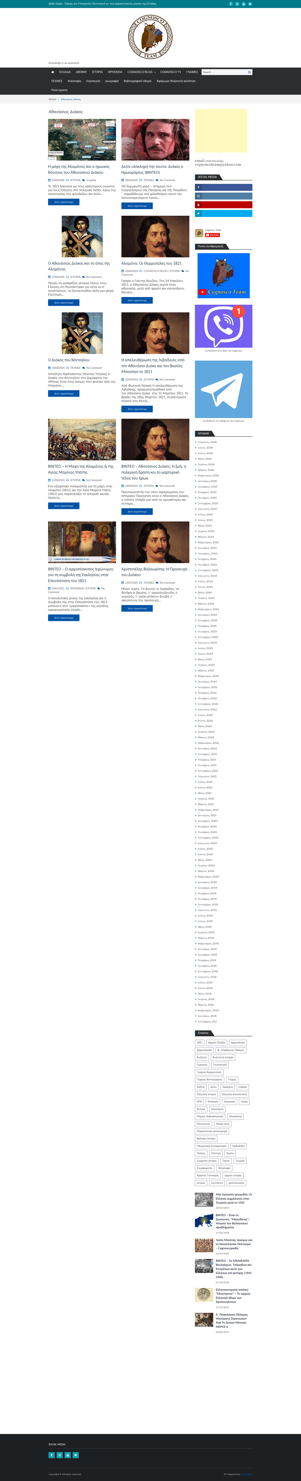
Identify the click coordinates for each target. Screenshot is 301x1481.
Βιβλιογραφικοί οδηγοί (137, 81)
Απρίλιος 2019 (206, 932)
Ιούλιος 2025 (205, 514)
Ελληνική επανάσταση (234, 1094)
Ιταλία (244, 1101)
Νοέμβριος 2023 (207, 626)
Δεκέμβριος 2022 (207, 687)
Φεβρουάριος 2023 (208, 676)
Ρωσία (230, 1153)
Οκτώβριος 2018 (207, 965)
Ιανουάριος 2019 (207, 949)
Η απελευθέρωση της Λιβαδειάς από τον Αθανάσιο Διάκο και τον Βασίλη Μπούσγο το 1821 (152, 366)
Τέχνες (226, 1161)
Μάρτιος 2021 (206, 804)
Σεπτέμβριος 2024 (208, 570)
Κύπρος (201, 1109)
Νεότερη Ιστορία (206, 1138)
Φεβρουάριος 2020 (208, 876)
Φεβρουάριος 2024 (208, 609)
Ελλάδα (243, 1087)
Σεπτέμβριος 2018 (208, 971)
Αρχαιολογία (238, 1042)
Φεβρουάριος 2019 (208, 943)
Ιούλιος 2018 (205, 982)
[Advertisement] (221, 131)
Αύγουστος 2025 (207, 508)
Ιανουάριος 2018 (207, 1016)
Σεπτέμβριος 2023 (208, 637)
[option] (117, 4)
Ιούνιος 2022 (205, 720)
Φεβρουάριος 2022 (208, 743)
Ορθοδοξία (238, 1146)
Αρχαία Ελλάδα (216, 1042)
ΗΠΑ (199, 1101)
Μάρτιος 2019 (206, 938)
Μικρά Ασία (222, 1124)
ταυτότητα (217, 1183)
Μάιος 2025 (205, 525)
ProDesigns (246, 1474)
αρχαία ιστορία (233, 1175)
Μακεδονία (235, 1116)
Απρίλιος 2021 (206, 798)
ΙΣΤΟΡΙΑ (97, 72)
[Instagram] (237, 4)
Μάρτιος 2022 (206, 737)
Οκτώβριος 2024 (207, 564)
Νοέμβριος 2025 (207, 492)
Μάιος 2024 (205, 592)
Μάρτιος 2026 (206, 469)
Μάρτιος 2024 (206, 603)
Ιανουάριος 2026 (207, 481)
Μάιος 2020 (205, 860)
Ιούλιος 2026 (205, 447)
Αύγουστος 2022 (207, 709)
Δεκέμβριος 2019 (207, 887)
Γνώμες (232, 1079)
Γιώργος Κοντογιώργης (209, 1079)
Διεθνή (201, 1087)
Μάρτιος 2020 (206, 871)
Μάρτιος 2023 (206, 670)
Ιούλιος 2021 (205, 782)
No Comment (167, 180)
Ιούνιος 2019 (205, 921)
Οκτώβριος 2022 (207, 698)
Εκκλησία (227, 1087)
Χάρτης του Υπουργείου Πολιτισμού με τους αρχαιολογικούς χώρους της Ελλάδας (110, 3)
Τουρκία (240, 1161)
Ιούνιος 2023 (205, 653)
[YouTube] (243, 4)
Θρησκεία (229, 1101)
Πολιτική (216, 1153)
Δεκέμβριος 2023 (207, 620)
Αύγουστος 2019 (207, 910)
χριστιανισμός (236, 1183)
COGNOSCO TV (170, 72)
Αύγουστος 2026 (207, 442)
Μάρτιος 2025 (206, 536)
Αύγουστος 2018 (207, 977)
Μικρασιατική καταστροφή (212, 1131)
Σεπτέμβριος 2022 (208, 704)
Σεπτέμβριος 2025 (208, 503)
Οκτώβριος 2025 (207, 497)
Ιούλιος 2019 (205, 915)
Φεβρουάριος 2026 (208, 475)
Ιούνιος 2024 (205, 586)
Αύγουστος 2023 (207, 642)
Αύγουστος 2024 (207, 575)
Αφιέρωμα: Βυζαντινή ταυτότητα (176, 81)
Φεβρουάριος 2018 (208, 1010)
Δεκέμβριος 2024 (207, 553)
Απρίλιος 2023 (206, 665)
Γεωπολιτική (220, 1064)
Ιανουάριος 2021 (207, 815)
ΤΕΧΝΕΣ (57, 81)
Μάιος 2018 (204, 993)
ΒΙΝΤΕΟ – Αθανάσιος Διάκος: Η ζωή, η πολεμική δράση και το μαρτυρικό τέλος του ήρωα (153, 472)
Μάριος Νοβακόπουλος (210, 1116)
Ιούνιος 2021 (205, 787)
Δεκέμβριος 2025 (207, 486)
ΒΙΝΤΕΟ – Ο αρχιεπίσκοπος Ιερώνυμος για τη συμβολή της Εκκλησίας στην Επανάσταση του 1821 (80, 575)
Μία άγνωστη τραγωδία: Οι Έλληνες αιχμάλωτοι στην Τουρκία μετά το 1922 (234, 1199)
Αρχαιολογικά (204, 1050)
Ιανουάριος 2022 (207, 748)
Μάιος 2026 (205, 458)
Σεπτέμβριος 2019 (208, 904)
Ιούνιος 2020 (205, 854)
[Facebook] (231, 4)
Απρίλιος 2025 (206, 531)
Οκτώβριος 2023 (207, 631)
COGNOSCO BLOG (140, 72)
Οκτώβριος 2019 (207, 899)
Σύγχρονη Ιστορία (207, 1161)
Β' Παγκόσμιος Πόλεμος (231, 1050)
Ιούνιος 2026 (205, 453)
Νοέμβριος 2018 (207, 960)
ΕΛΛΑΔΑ (65, 72)
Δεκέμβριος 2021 (207, 754)
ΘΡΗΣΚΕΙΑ (115, 72)
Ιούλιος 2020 (205, 848)
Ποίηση (201, 1153)
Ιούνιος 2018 (205, 988)
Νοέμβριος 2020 (207, 826)
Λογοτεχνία (93, 81)
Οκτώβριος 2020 (207, 832)
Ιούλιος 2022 (205, 715)
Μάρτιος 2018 (206, 1004)
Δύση (213, 1087)
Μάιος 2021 (204, 793)
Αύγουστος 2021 (207, 776)
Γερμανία (202, 1064)
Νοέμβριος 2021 (207, 759)
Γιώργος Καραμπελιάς (209, 1072)
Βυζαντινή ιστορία (223, 1057)
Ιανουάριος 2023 (207, 681)
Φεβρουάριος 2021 (208, 809)
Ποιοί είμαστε (59, 90)
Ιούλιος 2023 (205, 648)
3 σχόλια (91, 180)
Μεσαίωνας (203, 1124)
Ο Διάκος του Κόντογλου (69, 360)
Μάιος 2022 (205, 726)
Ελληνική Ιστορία (206, 1094)
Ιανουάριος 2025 (207, 547)
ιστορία (201, 1183)
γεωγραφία (112, 81)
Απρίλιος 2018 (206, 999)
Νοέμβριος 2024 (207, 559)
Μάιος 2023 (205, 659)
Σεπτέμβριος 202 (207, 1021)
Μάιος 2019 (205, 926)
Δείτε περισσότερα (63, 202)
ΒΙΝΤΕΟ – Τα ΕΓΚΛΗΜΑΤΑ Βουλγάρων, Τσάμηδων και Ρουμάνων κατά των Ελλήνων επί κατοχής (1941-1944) (234, 1269)
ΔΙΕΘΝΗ (81, 72)
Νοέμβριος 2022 (207, 692)
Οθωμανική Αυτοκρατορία (212, 1146)
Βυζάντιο (202, 1057)
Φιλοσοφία (74, 81)
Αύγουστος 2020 (207, 843)
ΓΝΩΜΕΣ (192, 72)
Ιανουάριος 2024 (207, 614)
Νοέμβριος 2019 (207, 893)
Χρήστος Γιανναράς (208, 1175)
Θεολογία (213, 1101)
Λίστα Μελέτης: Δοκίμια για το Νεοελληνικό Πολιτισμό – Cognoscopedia (234, 1244)
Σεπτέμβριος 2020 (208, 837)
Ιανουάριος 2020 (207, 882)
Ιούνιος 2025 (205, 520)
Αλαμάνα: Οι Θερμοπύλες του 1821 (151, 264)
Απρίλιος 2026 (206, 464)
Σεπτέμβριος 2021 (208, 770)
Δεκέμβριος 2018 (207, 954)
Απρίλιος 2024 (206, 598)
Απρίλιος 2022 (206, 731)
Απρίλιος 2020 (206, 865)
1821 (199, 1042)
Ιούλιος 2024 (205, 581)
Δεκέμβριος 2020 (208, 821)
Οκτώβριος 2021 (207, 765)
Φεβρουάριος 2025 (208, 542)
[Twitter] (250, 4)
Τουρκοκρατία (204, 1168)
